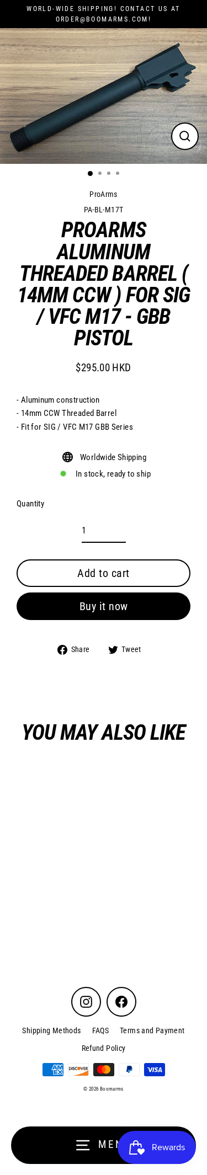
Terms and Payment (152, 1030)
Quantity (30, 504)
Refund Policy (104, 1048)
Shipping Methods (51, 1030)
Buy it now (103, 606)
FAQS (100, 1030)
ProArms (103, 194)
